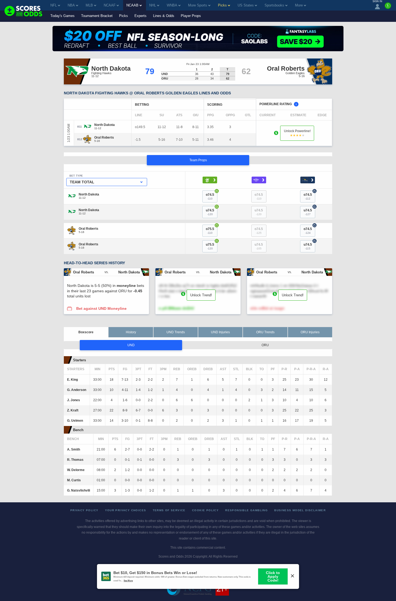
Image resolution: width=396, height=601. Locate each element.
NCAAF (110, 5)
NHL (152, 5)
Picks (123, 16)
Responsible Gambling (246, 510)
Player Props (191, 16)
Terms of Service (169, 510)
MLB (89, 5)
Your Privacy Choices (125, 510)
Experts (140, 16)
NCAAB (132, 5)
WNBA (172, 5)
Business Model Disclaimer (300, 510)
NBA (71, 5)
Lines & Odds (163, 16)
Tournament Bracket (97, 16)
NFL (53, 5)
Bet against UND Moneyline (101, 308)
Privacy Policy (84, 510)
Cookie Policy (205, 510)
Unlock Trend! (201, 295)
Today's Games (62, 16)
